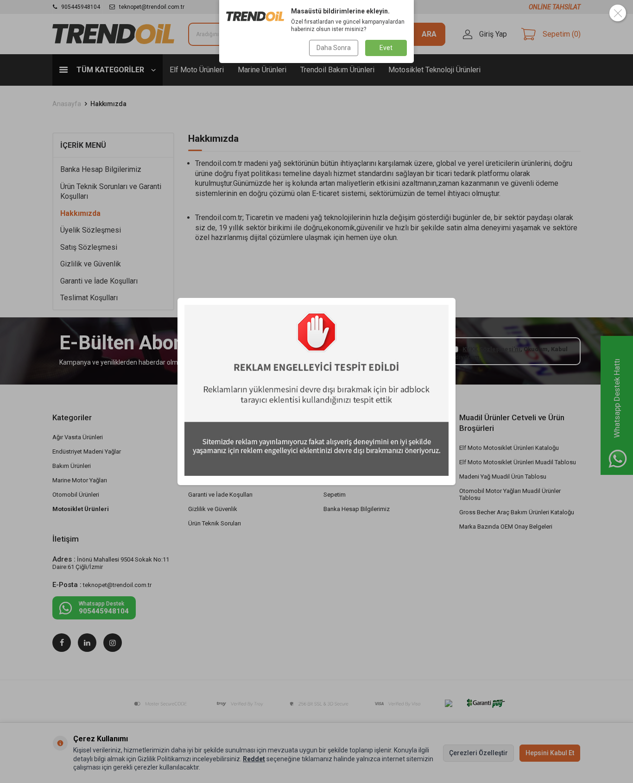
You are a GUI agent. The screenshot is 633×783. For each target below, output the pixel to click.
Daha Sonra (333, 47)
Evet (386, 47)
